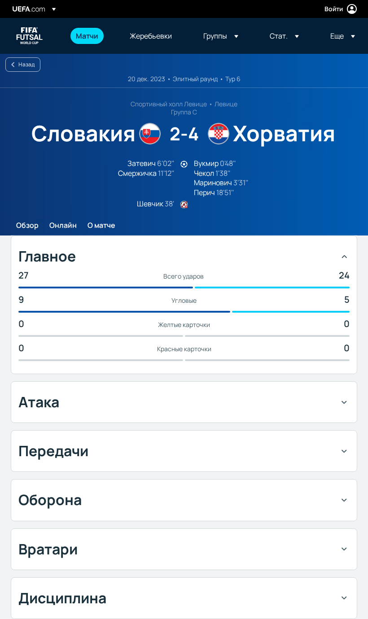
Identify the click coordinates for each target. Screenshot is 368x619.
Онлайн (63, 226)
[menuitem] (91, 35)
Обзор (27, 226)
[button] (220, 35)
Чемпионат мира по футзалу (29, 35)
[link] (87, 35)
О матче (101, 226)
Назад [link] (26, 64)
